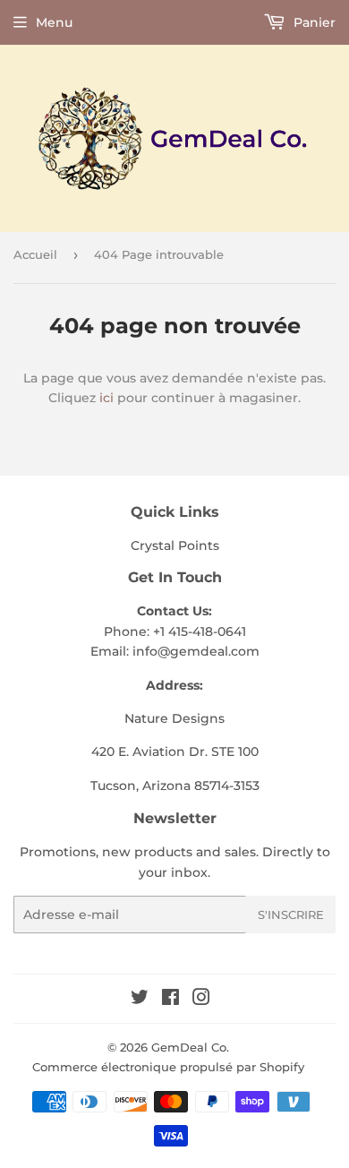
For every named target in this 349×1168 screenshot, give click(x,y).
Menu (54, 22)
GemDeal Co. (190, 1047)
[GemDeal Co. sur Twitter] (140, 1000)
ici (106, 398)
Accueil (35, 254)
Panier (313, 22)
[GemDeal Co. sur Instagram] (201, 1000)
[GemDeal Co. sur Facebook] (170, 1000)
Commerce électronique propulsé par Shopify (168, 1067)
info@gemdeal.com (196, 651)
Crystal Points (175, 545)
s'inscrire (291, 914)
